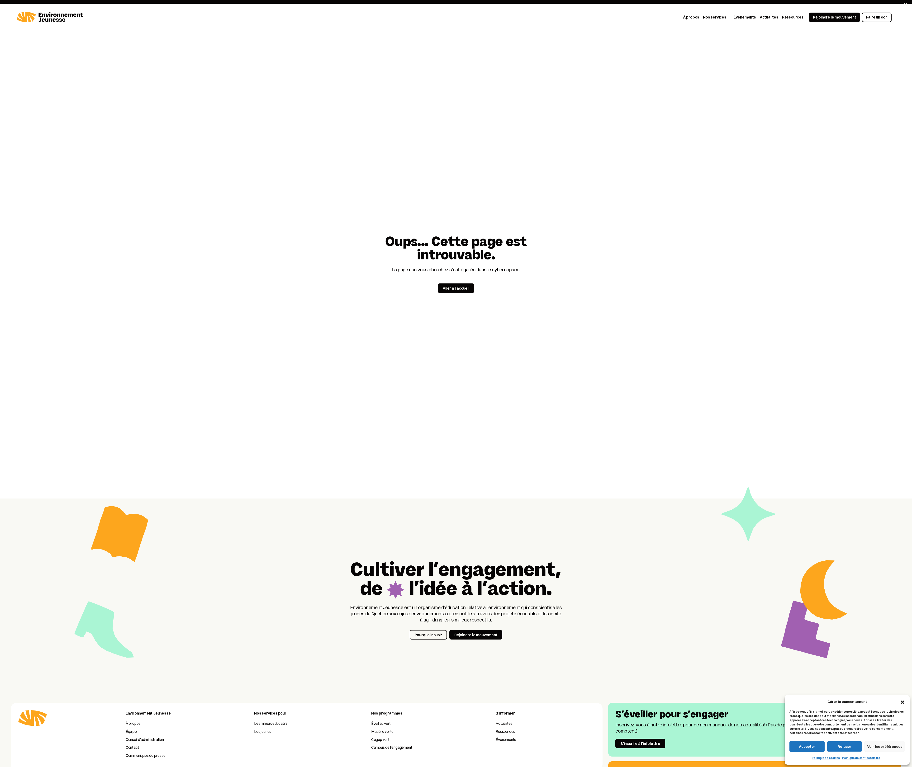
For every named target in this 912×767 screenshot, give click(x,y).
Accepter (807, 746)
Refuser (844, 746)
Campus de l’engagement (391, 747)
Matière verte (382, 731)
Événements (506, 739)
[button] (902, 701)
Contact (132, 747)
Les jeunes (262, 731)
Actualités (504, 723)
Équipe (131, 731)
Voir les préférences (884, 746)
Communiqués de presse (146, 755)
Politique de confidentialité (861, 758)
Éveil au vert (381, 723)
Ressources (505, 731)
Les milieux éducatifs (271, 723)
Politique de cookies (826, 758)
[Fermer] (905, 4)
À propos (133, 723)
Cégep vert (380, 739)
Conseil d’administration (145, 739)
